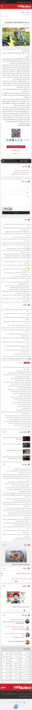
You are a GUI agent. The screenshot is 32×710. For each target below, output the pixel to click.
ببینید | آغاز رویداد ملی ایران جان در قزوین (21, 564)
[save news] (7, 16)
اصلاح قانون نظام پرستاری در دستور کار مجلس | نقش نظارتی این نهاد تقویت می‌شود (13, 622)
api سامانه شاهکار (16, 653)
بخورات (18, 660)
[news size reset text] (5, 25)
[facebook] (13, 140)
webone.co (8, 664)
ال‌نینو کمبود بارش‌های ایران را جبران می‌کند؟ (16, 641)
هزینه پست (27, 660)
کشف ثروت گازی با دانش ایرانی (18, 637)
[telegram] (19, 140)
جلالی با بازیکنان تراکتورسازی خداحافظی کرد (20, 174)
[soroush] (7, 140)
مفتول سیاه (8, 671)
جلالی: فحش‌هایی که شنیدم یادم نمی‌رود (21, 172)
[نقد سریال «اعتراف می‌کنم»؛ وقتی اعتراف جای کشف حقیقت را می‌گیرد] (26, 438)
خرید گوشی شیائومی (6, 656)
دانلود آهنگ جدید (6, 660)
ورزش (28, 12)
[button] (20, 581)
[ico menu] (2, 6)
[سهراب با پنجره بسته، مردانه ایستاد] (27, 628)
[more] (4, 432)
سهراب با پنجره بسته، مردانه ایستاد (18, 629)
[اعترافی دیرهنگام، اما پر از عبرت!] (23, 575)
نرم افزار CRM (17, 664)
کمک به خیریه (7, 667)
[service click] (18, 2)
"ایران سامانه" (22, 699)
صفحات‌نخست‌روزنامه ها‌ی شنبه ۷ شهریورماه (21, 607)
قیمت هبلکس (17, 674)
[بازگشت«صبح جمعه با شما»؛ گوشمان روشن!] (26, 451)
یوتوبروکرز (28, 656)
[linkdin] (10, 140)
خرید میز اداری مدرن (26, 678)
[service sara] (25, 2)
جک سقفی (8, 674)
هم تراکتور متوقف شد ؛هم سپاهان (22, 170)
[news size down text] (8, 25)
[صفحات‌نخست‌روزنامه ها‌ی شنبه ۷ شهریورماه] (16, 597)
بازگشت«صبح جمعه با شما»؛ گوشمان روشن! (14, 450)
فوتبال (23, 12)
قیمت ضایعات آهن (16, 671)
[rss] (6, 703)
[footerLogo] (21, 687)
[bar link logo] (3, 2)
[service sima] (21, 2)
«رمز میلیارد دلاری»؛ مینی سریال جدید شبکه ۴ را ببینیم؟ (12, 444)
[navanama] (29, 2)
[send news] (5, 16)
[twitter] (16, 140)
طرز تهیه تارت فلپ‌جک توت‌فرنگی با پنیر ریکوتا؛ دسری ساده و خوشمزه (15, 358)
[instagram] (10, 703)
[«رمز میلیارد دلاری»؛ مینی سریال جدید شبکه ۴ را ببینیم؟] (26, 445)
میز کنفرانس (8, 678)
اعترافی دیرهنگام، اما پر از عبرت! (14, 573)
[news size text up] (3, 25)
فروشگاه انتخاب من (26, 667)
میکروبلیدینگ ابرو (26, 671)
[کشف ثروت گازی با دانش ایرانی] (27, 635)
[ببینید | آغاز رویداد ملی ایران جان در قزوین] (16, 555)
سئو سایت (28, 653)
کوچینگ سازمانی (26, 674)
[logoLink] (24, 6)
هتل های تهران (17, 667)
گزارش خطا (15, 150)
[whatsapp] (21, 140)
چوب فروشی (8, 653)
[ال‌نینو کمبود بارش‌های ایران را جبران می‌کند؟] (27, 642)
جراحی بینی (17, 656)
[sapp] (25, 703)
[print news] (3, 16)
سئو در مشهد (27, 664)
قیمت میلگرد (17, 678)
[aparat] (21, 703)
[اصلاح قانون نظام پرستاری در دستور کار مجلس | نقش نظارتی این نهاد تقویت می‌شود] (27, 621)
